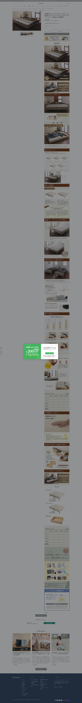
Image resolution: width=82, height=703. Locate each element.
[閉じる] (57, 345)
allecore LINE (49, 353)
